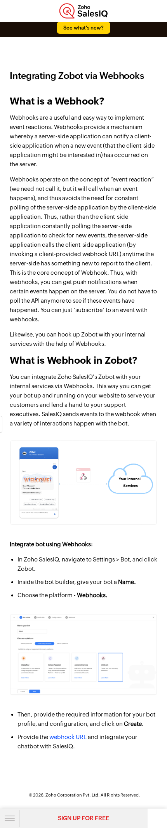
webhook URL (68, 737)
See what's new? (83, 28)
